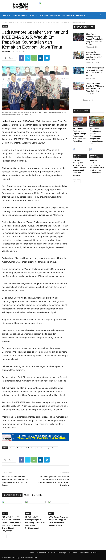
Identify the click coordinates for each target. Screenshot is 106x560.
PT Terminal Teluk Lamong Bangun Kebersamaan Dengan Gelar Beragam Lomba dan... (96, 136)
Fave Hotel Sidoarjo (77, 156)
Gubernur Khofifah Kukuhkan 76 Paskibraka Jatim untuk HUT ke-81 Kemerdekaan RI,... (96, 167)
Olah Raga (43, 15)
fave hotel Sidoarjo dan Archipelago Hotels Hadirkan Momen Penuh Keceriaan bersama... (79, 167)
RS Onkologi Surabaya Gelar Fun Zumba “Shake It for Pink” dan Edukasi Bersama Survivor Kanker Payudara (54, 481)
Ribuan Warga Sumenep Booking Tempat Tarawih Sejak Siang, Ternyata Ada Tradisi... (94, 39)
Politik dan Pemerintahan (95, 156)
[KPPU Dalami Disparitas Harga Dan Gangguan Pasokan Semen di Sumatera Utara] (58, 508)
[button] (100, 15)
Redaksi (7, 51)
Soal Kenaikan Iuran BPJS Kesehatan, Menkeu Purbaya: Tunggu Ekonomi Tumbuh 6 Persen (15, 481)
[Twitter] (28, 58)
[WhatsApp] (34, 58)
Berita (5, 15)
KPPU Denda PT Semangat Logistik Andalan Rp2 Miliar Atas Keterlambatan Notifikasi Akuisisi (35, 522)
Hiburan (79, 15)
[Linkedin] (40, 58)
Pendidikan (55, 15)
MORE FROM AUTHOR (33, 495)
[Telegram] (47, 58)
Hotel (32, 15)
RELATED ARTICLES (12, 495)
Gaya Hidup (67, 15)
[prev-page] (3, 536)
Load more (87, 100)
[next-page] (8, 536)
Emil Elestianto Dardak (25, 448)
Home (4, 22)
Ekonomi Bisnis (19, 15)
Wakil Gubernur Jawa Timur (47, 448)
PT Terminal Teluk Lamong (79, 124)
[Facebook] (21, 58)
